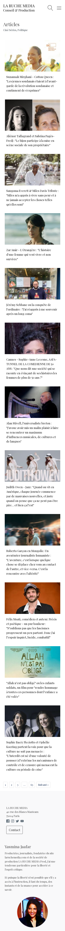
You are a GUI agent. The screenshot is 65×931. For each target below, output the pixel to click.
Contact (14, 830)
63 (32, 784)
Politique (23, 30)
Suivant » (43, 784)
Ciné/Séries (9, 30)
